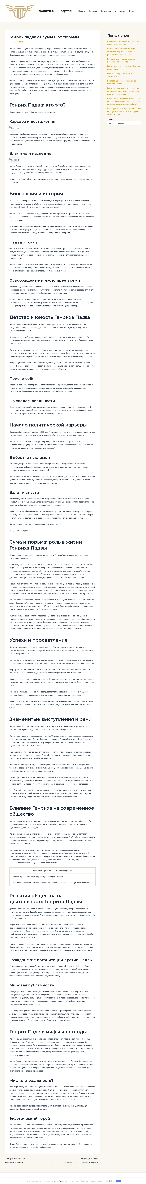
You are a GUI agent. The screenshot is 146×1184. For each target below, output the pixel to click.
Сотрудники (106, 11)
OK (118, 1181)
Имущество (134, 11)
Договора (93, 11)
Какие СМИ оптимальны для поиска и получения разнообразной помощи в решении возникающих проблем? (123, 101)
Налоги (81, 11)
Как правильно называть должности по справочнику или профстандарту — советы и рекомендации (124, 91)
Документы (120, 11)
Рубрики (110, 120)
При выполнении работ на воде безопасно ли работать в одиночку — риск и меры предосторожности (123, 51)
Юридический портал (54, 11)
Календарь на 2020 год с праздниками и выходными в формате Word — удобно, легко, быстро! (124, 111)
